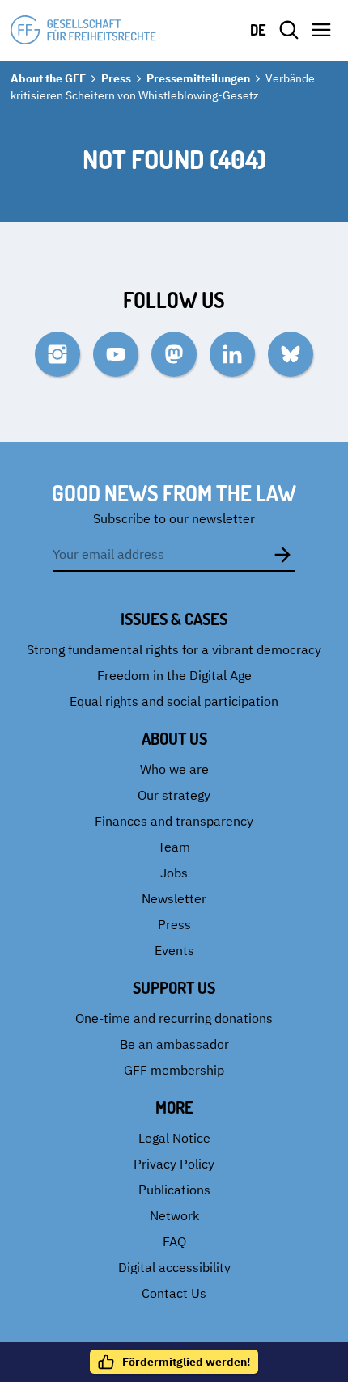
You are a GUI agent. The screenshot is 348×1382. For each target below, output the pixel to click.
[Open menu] (321, 30)
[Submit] (282, 554)
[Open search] (289, 30)
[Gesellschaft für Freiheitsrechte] (83, 29)
